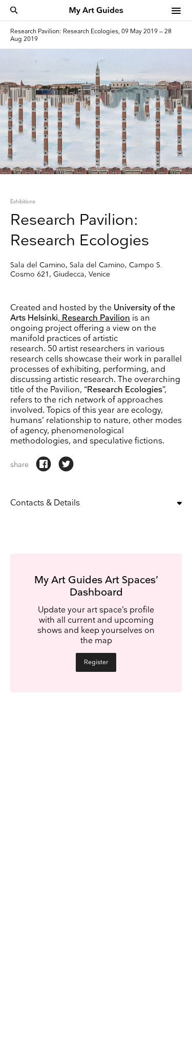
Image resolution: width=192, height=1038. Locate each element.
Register (96, 662)
